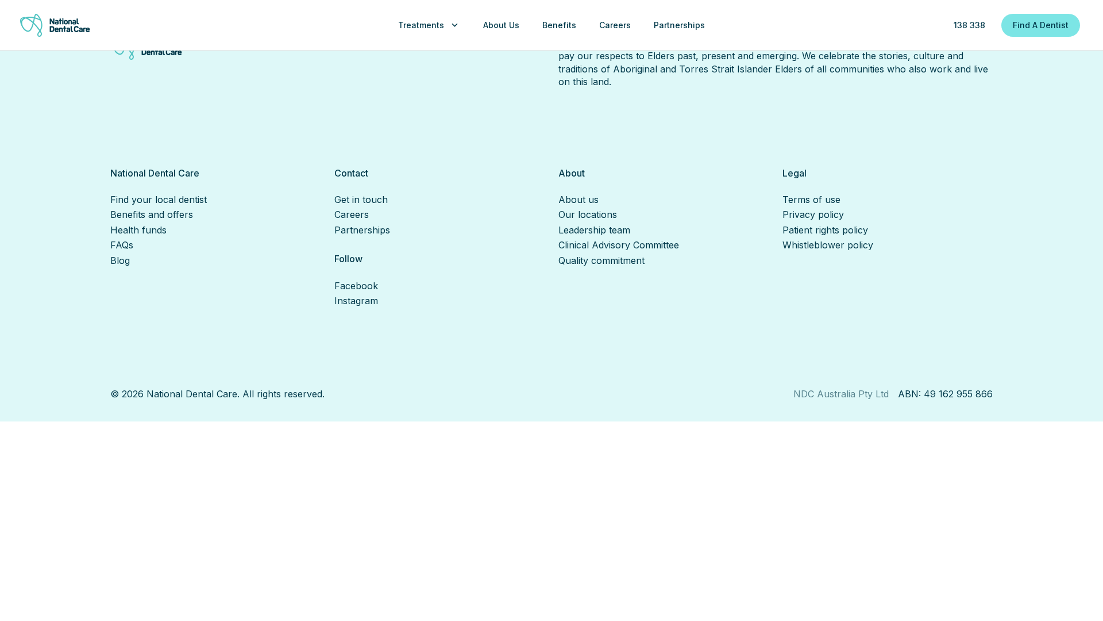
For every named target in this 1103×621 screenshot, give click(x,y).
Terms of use (811, 199)
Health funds (138, 230)
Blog (120, 260)
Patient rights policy (825, 230)
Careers (351, 214)
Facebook (356, 286)
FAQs (121, 245)
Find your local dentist (158, 199)
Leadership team (594, 230)
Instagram (356, 300)
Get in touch (361, 199)
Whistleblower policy (827, 245)
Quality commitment (601, 260)
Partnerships (362, 230)
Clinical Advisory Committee (618, 245)
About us (578, 199)
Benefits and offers (151, 214)
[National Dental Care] (55, 25)
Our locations (587, 214)
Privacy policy (813, 214)
